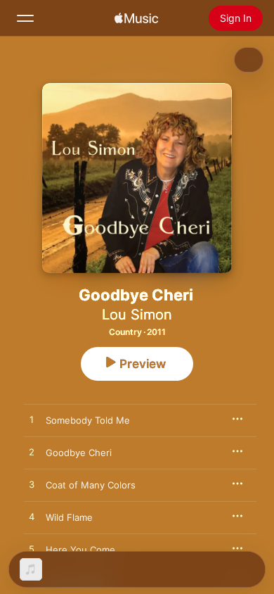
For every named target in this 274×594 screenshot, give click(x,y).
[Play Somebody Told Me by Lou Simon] (32, 420)
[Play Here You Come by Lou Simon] (32, 549)
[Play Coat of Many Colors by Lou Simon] (32, 485)
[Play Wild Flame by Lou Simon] (32, 517)
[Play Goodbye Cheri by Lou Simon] (32, 452)
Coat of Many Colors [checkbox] (91, 485)
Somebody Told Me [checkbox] (88, 420)
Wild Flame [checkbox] (69, 517)
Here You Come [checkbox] (80, 549)
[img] (136, 18)
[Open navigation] (25, 18)
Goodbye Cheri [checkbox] (79, 452)
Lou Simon (137, 314)
